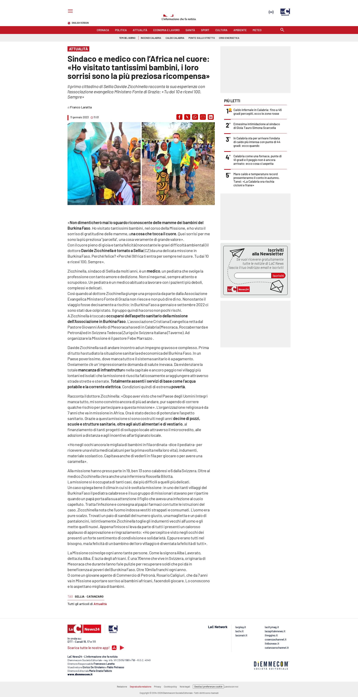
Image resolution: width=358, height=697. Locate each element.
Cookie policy (170, 686)
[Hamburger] (69, 11)
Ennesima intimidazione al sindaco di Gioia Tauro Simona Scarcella (256, 125)
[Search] (282, 30)
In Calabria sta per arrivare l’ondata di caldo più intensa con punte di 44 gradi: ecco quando (256, 141)
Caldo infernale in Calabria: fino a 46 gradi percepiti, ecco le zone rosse (257, 111)
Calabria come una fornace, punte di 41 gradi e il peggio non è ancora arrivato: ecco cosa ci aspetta (257, 159)
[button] (179, 117)
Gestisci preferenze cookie (208, 686)
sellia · (80, 596)
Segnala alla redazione (140, 686)
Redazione (122, 686)
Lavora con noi (231, 686)
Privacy (157, 686)
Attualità (100, 604)
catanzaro (95, 596)
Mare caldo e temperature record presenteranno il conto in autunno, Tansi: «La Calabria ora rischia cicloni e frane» (256, 179)
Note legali (185, 686)
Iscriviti (278, 276)
